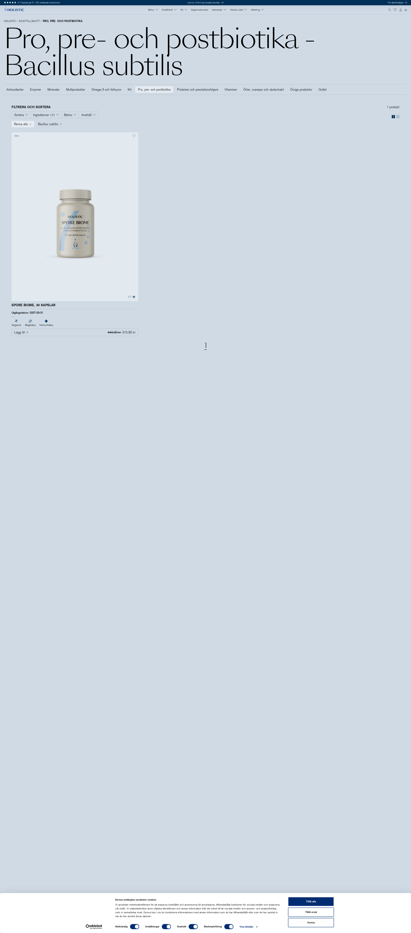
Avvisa (311, 922)
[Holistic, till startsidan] (14, 10)
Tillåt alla (311, 901)
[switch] (166, 926)
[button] (395, 10)
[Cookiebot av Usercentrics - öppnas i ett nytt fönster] (94, 926)
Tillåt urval (311, 912)
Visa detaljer (247, 926)
